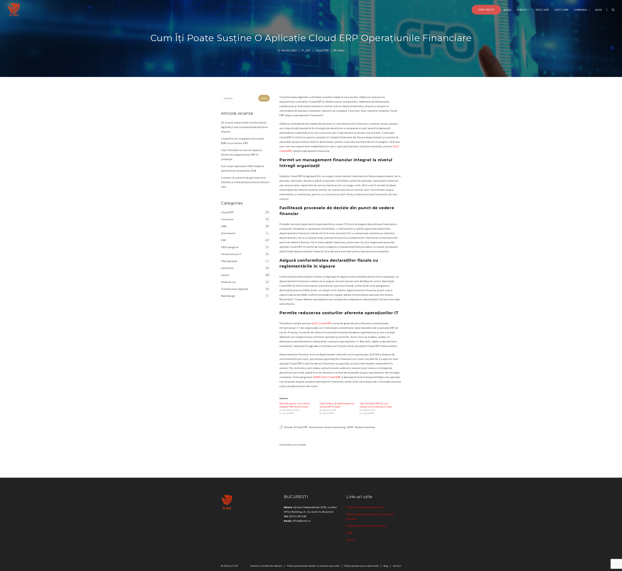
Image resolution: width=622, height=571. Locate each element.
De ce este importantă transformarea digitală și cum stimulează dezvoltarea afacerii (244, 127)
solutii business (365, 427)
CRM (223, 226)
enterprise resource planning (328, 427)
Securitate (227, 268)
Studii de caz (228, 282)
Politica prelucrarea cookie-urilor (366, 525)
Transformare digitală (234, 289)
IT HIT (235, 565)
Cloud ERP (322, 50)
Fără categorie (230, 247)
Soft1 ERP (542, 9)
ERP (350, 427)
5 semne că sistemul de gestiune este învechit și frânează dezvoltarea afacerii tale (245, 182)
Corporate (227, 219)
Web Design (228, 295)
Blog (598, 9)
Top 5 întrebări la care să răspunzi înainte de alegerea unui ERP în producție (241, 154)
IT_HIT (306, 50)
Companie (580, 9)
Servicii (522, 9)
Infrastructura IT (231, 254)
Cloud (289, 427)
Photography (229, 261)
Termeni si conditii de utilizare (364, 507)
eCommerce (228, 233)
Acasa (507, 9)
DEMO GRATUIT (486, 9)
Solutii (225, 275)
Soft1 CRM (561, 9)
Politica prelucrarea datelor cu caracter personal (313, 565)
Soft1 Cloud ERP (321, 323)
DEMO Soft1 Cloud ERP (327, 377)
